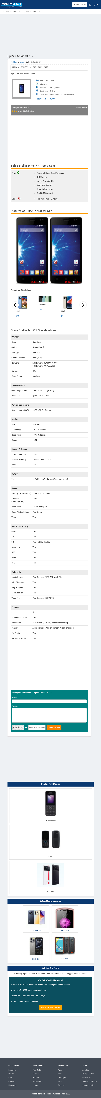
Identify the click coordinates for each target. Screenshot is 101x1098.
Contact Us (86, 1077)
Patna (60, 1070)
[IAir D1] (51, 825)
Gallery (24, 67)
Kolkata (36, 1077)
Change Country (88, 1085)
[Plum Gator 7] (65, 934)
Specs (33, 67)
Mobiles (14, 62)
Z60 (40, 309)
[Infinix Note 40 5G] (36, 906)
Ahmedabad (37, 1081)
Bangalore (12, 1070)
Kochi (60, 1081)
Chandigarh (62, 1077)
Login (94, 4)
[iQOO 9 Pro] (51, 861)
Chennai (11, 1081)
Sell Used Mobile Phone (11, 11)
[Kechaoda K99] (51, 789)
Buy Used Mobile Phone (31, 11)
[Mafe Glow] (65, 906)
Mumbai (11, 1074)
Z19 (17, 316)
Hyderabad (12, 1085)
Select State (79, 4)
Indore (60, 1074)
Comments (43, 67)
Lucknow (36, 1074)
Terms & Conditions (89, 1081)
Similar (15, 67)
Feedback (91, 1074)
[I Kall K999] (36, 934)
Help (84, 1074)
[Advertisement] (50, 33)
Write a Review (81, 107)
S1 (62, 316)
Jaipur (35, 1085)
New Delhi (37, 1070)
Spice (22, 62)
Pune (10, 1077)
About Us (85, 1070)
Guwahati (61, 1085)
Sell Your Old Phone (50, 968)
